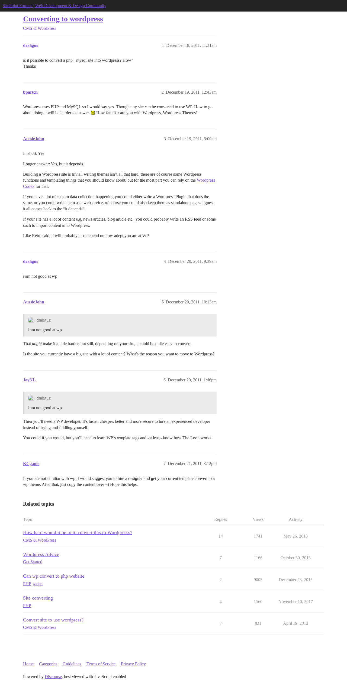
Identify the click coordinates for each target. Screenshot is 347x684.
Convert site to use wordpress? (53, 620)
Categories (48, 664)
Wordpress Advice (41, 554)
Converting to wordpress (63, 19)
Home (28, 664)
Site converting (38, 598)
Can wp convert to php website (53, 576)
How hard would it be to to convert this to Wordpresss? (77, 532)
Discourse (53, 676)
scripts (38, 584)
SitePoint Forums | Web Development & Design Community (54, 5)
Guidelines (72, 664)
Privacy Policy (133, 664)
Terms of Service (100, 664)
